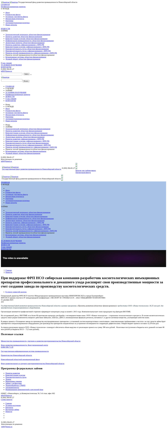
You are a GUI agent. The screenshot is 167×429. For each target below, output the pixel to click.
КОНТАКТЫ (6, 67)
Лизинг (8, 379)
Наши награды (11, 25)
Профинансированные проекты (13, 7)
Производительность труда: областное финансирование (27, 49)
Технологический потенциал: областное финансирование (27, 35)
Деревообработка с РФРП (15, 385)
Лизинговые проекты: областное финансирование (25, 43)
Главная (8, 270)
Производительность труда (15, 377)
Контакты (9, 407)
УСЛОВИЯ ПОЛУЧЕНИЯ (11, 65)
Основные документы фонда (16, 17)
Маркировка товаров (13, 381)
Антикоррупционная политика (17, 23)
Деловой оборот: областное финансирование (22, 59)
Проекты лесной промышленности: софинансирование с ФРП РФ (31, 53)
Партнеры (9, 21)
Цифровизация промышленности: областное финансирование (29, 41)
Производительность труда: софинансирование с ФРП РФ (28, 51)
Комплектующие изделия (15, 375)
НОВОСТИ (5, 29)
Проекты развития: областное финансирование (23, 37)
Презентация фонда (83, 173)
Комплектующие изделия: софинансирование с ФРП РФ (27, 47)
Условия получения (13, 405)
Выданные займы (12, 409)
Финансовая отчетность (14, 19)
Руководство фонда (12, 15)
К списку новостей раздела (15, 292)
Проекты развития (12, 373)
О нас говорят (6, 63)
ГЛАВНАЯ (5, 5)
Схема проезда (6, 399)
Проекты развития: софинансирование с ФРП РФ (24, 45)
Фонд (7, 13)
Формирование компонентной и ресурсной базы (24, 390)
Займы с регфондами (13, 383)
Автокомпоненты (12, 387)
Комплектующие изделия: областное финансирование (26, 39)
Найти (26, 74)
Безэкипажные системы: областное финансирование (25, 57)
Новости (8, 272)
